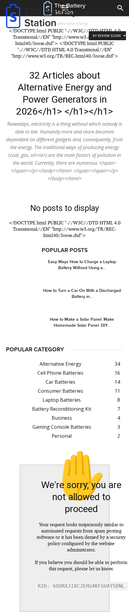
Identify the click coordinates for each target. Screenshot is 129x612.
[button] (120, 8)
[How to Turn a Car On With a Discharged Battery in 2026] (21, 298)
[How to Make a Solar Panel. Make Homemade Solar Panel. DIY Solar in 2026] (21, 326)
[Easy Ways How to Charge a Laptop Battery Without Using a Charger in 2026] (21, 269)
